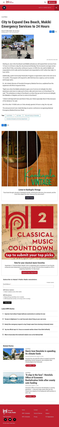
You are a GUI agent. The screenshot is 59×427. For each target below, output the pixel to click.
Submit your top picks (29, 272)
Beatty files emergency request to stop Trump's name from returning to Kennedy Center (29, 324)
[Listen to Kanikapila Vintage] (29, 158)
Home (23, 410)
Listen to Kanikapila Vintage (29, 190)
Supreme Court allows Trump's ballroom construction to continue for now (25, 314)
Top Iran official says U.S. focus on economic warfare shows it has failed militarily (27, 329)
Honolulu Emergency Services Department (17, 118)
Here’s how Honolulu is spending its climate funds (40, 352)
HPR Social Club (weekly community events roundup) (17, 298)
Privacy (35, 416)
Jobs (47, 410)
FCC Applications (50, 416)
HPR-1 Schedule (26, 413)
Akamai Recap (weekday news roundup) (14, 297)
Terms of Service (38, 413)
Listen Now (29, 198)
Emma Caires (28, 385)
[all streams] (56, 8)
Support (47, 413)
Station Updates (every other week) (13, 291)
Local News (4, 17)
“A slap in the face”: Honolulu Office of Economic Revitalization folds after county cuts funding (40, 379)
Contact (36, 410)
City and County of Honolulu (32, 115)
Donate (52, 2)
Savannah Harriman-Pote (30, 356)
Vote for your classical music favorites (29, 263)
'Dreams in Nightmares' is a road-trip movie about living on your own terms (25, 319)
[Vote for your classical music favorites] (29, 231)
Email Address (7, 284)
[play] (4, 8)
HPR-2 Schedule (26, 416)
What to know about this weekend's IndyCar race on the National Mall (24, 334)
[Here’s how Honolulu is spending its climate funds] (13, 354)
